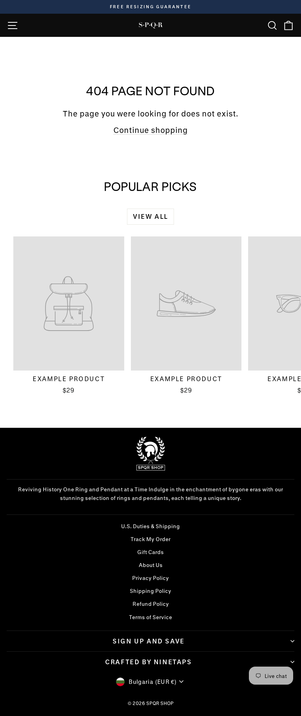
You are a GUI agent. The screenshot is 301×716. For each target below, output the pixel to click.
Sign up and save (148, 641)
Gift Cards (150, 552)
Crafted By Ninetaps (148, 661)
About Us (151, 565)
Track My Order (150, 539)
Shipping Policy (150, 591)
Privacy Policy (150, 578)
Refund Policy (150, 604)
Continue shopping (150, 129)
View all (150, 216)
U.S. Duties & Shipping (150, 526)
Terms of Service (150, 617)
